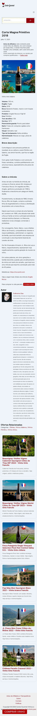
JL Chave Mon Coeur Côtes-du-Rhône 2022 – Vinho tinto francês (17, 629)
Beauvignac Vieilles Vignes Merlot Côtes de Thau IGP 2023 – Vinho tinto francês (18, 505)
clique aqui (29, 284)
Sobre (18, 698)
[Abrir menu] (33, 12)
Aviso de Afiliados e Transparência (18, 696)
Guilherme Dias (18, 293)
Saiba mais (24, 55)
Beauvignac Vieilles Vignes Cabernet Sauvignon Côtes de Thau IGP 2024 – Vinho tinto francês (16, 461)
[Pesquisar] (30, 20)
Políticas (18, 703)
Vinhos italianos (21, 427)
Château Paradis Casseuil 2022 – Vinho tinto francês (17, 669)
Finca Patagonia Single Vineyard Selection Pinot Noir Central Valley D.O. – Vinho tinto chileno (18, 547)
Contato (18, 701)
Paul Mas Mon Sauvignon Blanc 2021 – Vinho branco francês (16, 589)
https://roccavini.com (17, 272)
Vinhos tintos (12, 430)
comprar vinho (14, 711)
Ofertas (12, 427)
